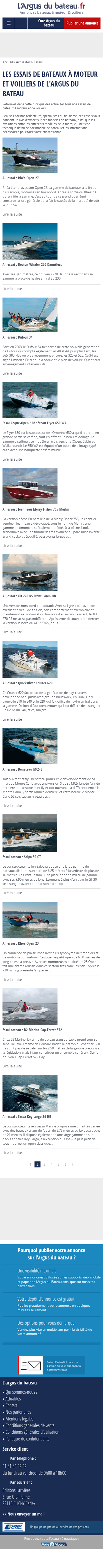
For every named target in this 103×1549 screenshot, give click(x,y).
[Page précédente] (23, 1164)
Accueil (7, 62)
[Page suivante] (79, 1164)
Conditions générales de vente (30, 1425)
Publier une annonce (82, 23)
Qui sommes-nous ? (22, 1391)
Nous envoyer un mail (26, 1514)
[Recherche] (21, 23)
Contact (11, 1405)
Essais (38, 62)
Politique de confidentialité (28, 1438)
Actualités (23, 62)
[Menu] (8, 23)
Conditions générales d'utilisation (33, 1431)
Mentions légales (19, 1418)
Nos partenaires (18, 1411)
